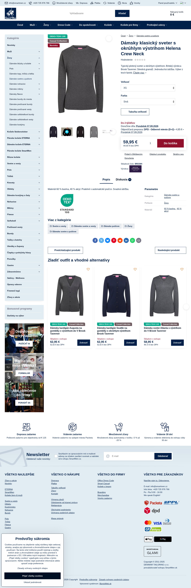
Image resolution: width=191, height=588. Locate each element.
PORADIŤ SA (24, 403)
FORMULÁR (24, 373)
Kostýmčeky (10, 507)
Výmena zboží (57, 499)
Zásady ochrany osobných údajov (114, 579)
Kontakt (54, 494)
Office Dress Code (106, 480)
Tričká (7, 522)
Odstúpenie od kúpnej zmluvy (64, 502)
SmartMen (9, 492)
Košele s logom (104, 486)
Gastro (8, 527)
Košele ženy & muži (13, 495)
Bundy (7, 513)
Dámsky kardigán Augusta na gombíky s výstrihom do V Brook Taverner (67, 331)
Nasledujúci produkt (169, 250)
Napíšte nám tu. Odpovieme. (157, 480)
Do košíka (170, 143)
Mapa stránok (57, 518)
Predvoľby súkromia (88, 579)
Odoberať (163, 456)
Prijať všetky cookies (32, 576)
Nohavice (9, 510)
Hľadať (122, 13)
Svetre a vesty (11, 501)
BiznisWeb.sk (105, 583)
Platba (54, 483)
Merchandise (103, 495)
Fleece (8, 525)
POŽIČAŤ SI (24, 344)
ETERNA (9, 489)
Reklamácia (56, 505)
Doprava (55, 480)
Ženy (166, 203)
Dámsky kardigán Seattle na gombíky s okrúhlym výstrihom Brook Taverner (113, 331)
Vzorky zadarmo (105, 498)
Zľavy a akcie (11, 480)
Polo (7, 519)
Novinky (8, 483)
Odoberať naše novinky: (38, 459)
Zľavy (53, 491)
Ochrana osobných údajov (63, 512)
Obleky (8, 504)
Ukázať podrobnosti (32, 582)
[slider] (140, 60)
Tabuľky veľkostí (58, 488)
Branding (102, 492)
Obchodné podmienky (61, 510)
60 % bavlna (170, 208)
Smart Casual (104, 483)
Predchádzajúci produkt (67, 250)
